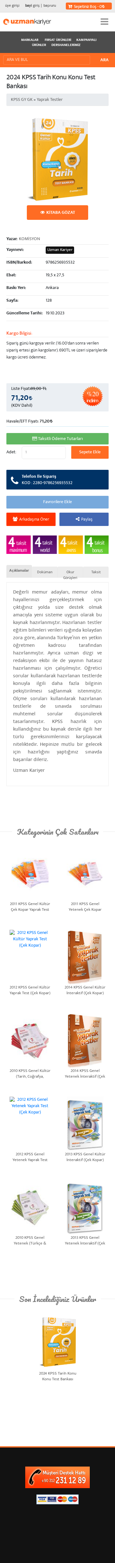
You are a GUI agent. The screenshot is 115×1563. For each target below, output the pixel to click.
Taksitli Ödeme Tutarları (60, 439)
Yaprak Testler (50, 100)
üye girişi (12, 6)
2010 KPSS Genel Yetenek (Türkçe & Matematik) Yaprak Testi (29, 1240)
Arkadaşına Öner (34, 519)
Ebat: (11, 275)
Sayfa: (12, 301)
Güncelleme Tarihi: (24, 313)
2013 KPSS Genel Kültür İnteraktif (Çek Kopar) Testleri (85, 1157)
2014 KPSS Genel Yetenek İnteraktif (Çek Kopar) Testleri (85, 1073)
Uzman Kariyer (60, 250)
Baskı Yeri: (16, 288)
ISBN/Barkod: (19, 262)
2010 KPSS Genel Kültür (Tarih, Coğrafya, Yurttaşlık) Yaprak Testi (30, 1073)
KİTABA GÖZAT (60, 213)
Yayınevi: (15, 250)
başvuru (49, 6)
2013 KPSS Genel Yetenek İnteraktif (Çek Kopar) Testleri (85, 1240)
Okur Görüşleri (70, 572)
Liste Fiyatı (21, 389)
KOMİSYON (29, 239)
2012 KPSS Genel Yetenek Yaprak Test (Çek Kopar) (30, 1157)
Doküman (44, 572)
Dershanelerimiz (66, 45)
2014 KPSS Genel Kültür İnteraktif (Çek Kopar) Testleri (85, 990)
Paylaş (87, 519)
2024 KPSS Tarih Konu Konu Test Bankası (57, 1376)
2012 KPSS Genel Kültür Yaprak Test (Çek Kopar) (30, 990)
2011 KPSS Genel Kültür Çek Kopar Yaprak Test (30, 906)
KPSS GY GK (22, 100)
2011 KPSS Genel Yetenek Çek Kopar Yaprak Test (85, 906)
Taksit (96, 572)
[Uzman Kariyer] (27, 22)
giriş (32, 6)
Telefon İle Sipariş (47, 480)
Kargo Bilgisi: (19, 334)
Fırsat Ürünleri (58, 40)
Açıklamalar (19, 571)
